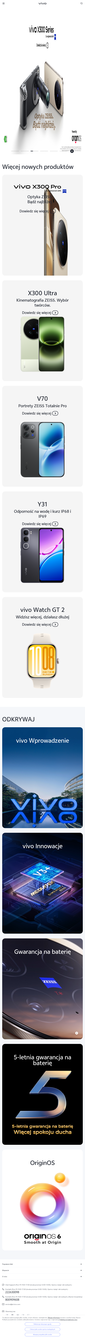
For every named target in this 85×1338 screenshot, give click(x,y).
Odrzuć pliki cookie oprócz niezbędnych (42, 1329)
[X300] (42, 77)
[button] (3, 3)
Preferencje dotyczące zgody (42, 1324)
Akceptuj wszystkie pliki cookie (42, 1334)
